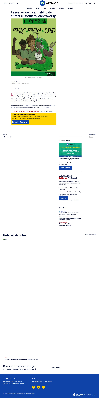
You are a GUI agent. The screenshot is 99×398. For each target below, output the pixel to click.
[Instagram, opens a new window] (33, 387)
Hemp (6, 357)
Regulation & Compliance (63, 216)
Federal (91, 137)
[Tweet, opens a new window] (15, 88)
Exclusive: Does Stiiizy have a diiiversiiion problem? (67, 224)
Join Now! (56, 367)
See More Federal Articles (90, 234)
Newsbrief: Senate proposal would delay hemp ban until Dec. (21, 359)
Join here (21, 383)
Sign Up (63, 198)
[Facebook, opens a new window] (12, 88)
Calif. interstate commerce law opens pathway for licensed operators (69, 213)
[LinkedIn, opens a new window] (38, 387)
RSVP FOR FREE (65, 168)
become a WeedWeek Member (30, 111)
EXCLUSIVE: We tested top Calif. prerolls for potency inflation (70, 218)
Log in (16, 111)
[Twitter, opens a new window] (43, 387)
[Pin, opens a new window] (18, 88)
